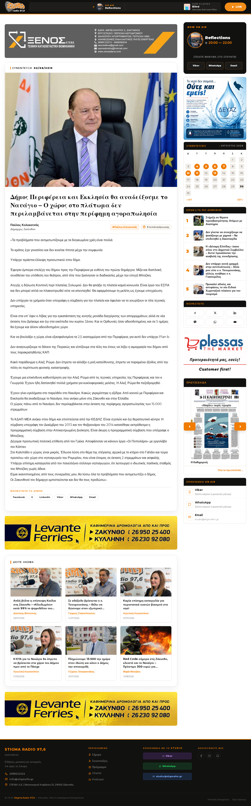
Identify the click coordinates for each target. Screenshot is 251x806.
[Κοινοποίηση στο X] (215, 313)
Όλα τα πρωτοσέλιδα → (231, 470)
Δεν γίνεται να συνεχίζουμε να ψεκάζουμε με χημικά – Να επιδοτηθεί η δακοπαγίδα (224, 235)
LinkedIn (44, 497)
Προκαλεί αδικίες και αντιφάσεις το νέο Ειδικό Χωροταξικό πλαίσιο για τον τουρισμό (223, 289)
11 (197, 173)
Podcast (98, 779)
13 (215, 173)
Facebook (19, 497)
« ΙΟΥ (189, 199)
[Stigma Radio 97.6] (15, 6)
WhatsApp (76, 497)
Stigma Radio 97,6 (24, 797)
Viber (60, 497)
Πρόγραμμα (99, 766)
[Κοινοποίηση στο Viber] (195, 322)
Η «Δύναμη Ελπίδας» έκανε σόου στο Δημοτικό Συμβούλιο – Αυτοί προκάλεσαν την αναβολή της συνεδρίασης (225, 251)
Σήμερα (96, 754)
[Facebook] (201, 756)
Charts (96, 773)
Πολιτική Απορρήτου (218, 799)
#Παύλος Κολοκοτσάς (124, 227)
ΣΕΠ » (240, 199)
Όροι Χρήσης (239, 799)
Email (92, 497)
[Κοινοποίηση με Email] (235, 322)
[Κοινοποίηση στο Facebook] (195, 313)
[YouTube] (209, 756)
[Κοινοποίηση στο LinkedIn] (235, 313)
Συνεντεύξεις (100, 760)
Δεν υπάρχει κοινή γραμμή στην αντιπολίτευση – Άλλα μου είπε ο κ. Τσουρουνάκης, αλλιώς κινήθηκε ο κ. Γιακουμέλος (223, 270)
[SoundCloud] (217, 756)
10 (188, 173)
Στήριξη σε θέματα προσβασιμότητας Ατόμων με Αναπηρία (224, 220)
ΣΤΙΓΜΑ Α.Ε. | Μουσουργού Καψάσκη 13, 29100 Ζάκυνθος (41, 784)
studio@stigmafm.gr (169, 776)
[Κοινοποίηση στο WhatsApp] (215, 322)
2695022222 (17, 773)
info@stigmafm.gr (21, 779)
